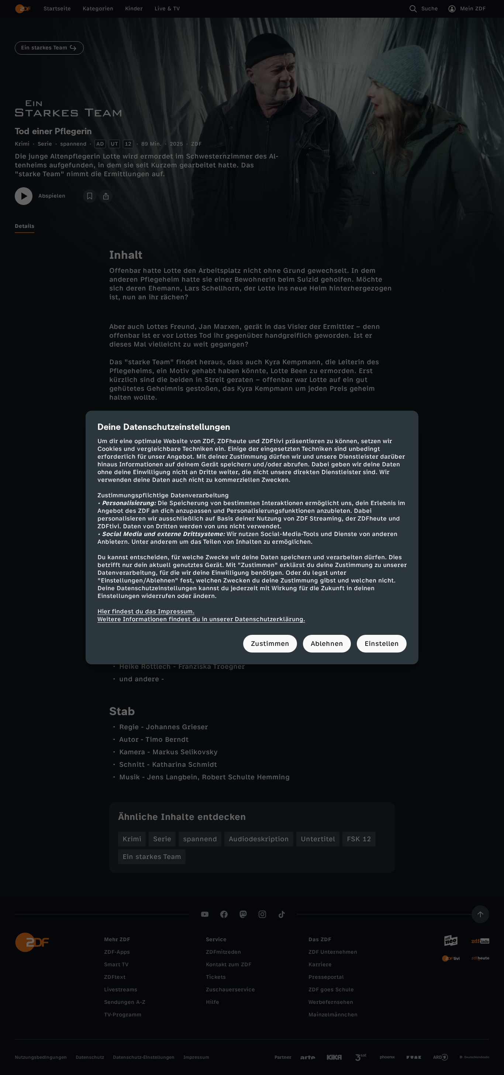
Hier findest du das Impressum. (145, 611)
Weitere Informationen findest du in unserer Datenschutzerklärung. (201, 619)
